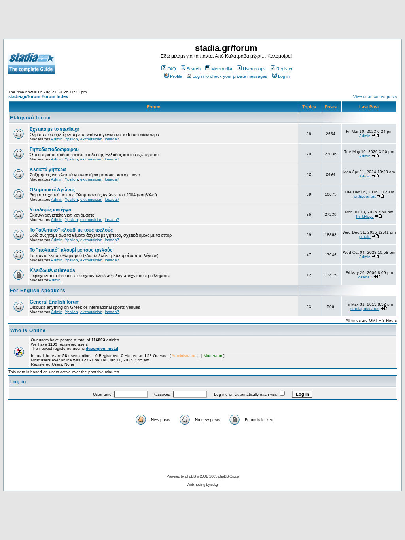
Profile (176, 76)
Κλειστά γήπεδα (48, 169)
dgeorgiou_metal (102, 348)
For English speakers (38, 290)
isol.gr (214, 484)
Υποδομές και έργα (50, 210)
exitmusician (91, 139)
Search (194, 68)
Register (284, 68)
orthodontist (365, 196)
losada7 (112, 139)
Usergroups (254, 68)
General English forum (55, 302)
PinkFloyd (365, 216)
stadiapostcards (364, 308)
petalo (365, 236)
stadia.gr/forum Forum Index (38, 96)
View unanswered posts (375, 96)
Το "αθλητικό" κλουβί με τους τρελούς (71, 230)
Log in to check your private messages (230, 76)
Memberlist (221, 68)
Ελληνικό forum (30, 118)
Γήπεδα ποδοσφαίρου (54, 149)
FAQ (171, 68)
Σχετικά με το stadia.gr (54, 129)
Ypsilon (71, 139)
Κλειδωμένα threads (52, 270)
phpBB (190, 476)
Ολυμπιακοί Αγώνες (52, 190)
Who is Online (28, 330)
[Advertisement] (202, 21)
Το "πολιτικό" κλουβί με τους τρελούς (71, 250)
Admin (56, 139)
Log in (284, 76)
